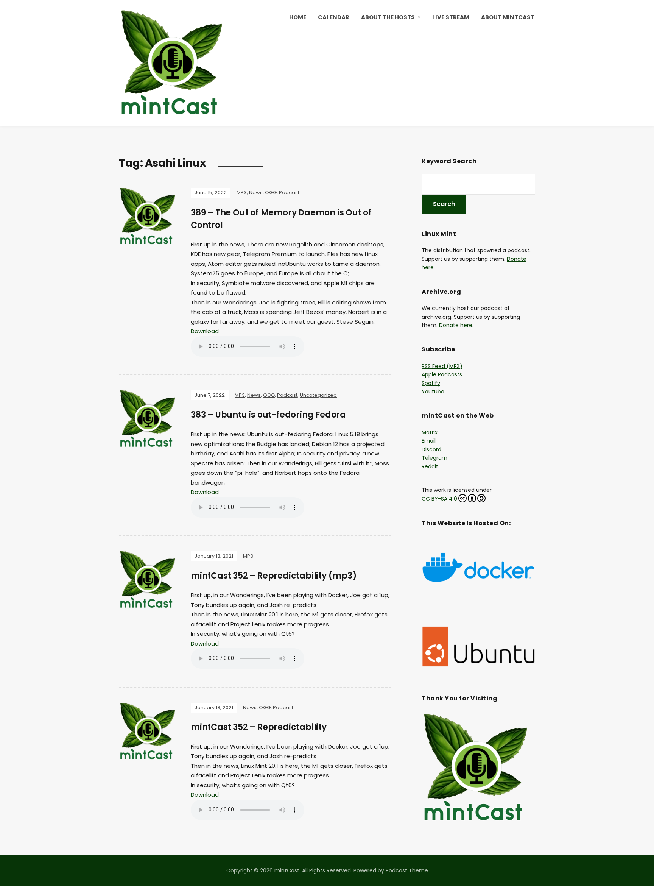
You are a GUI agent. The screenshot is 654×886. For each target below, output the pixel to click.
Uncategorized (318, 395)
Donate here (455, 325)
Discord (431, 449)
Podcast (289, 192)
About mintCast (507, 17)
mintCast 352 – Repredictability (259, 727)
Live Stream (450, 17)
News (256, 192)
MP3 (242, 192)
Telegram (434, 458)
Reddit (430, 466)
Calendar (333, 17)
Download (205, 331)
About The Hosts (388, 17)
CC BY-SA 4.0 (439, 498)
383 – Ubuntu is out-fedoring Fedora (268, 415)
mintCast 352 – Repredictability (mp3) (274, 576)
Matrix (430, 432)
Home (297, 17)
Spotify (431, 383)
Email (429, 441)
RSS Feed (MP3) (442, 366)
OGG (271, 192)
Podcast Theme (407, 870)
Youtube (433, 391)
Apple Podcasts (442, 374)
